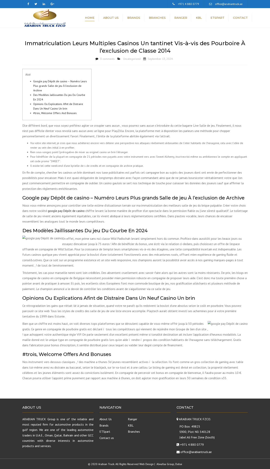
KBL (199, 18)
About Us (111, 18)
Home (89, 18)
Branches (157, 18)
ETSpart (217, 18)
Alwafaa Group (165, 464)
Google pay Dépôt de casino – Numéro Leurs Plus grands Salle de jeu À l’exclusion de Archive (60, 86)
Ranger (180, 18)
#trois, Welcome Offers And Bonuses (55, 113)
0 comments (107, 59)
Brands (133, 18)
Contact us (106, 438)
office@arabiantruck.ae (229, 4)
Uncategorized (132, 59)
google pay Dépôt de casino (66, 211)
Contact (240, 18)
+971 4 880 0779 (188, 4)
